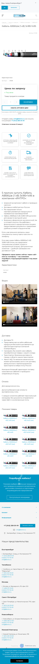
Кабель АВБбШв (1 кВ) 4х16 (10, 431)
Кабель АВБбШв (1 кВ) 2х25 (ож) (29, 443)
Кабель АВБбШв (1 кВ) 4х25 (29, 455)
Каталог (5, 512)
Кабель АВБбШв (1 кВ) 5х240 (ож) (29, 431)
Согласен (19, 661)
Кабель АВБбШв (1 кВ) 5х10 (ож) (10, 443)
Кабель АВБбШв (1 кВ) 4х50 (10, 455)
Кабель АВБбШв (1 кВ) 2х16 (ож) (10, 419)
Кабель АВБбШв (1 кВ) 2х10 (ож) (10, 467)
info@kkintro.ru (19, 119)
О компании (6, 507)
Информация (6, 518)
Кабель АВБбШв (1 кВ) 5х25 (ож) (29, 419)
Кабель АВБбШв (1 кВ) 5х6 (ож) (29, 467)
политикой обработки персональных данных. (19, 656)
